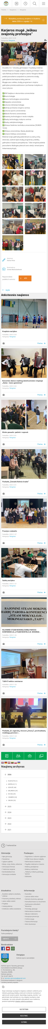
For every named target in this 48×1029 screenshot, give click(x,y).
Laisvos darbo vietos (31, 896)
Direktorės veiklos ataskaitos (11, 909)
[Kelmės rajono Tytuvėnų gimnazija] (6, 3)
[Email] (13, 948)
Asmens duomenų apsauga (34, 899)
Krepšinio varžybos (9, 331)
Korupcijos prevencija (32, 916)
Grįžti (8, 290)
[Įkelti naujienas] (16, 3)
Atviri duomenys (30, 924)
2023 (9, 818)
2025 (9, 807)
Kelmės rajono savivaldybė (25, 958)
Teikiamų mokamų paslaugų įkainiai (34, 873)
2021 (9, 830)
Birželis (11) (12, 784)
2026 (9, 775)
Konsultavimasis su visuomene (35, 901)
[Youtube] (8, 948)
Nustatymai (24, 1009)
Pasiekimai (5, 859)
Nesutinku (24, 1016)
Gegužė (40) (12, 787)
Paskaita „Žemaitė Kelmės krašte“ (15, 482)
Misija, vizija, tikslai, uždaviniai (12, 864)
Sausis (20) (12, 800)
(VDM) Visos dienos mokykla (34, 859)
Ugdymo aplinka (7, 861)
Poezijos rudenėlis (9, 531)
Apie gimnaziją (7, 856)
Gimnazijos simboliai (9, 874)
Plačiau (40, 343)
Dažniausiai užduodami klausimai (32, 905)
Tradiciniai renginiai (8, 869)
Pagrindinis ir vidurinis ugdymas (35, 856)
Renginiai (23, 10)
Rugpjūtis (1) (12, 781)
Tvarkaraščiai (11, 845)
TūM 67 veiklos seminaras (12, 681)
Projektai (5, 904)
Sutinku (24, 1022)
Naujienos (13, 10)
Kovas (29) (12, 794)
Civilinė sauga (29, 919)
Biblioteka (28, 876)
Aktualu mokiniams (31, 914)
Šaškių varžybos (8, 580)
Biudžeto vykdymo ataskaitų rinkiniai (11, 895)
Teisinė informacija (31, 921)
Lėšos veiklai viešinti (8, 901)
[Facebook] (3, 948)
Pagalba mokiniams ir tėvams (34, 864)
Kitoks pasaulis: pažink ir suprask (15, 432)
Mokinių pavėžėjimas (31, 867)
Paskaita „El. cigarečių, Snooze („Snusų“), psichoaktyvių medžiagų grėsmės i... (24, 732)
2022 (9, 824)
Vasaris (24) (12, 797)
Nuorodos (28, 894)
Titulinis (4, 10)
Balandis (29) (13, 791)
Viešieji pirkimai (7, 906)
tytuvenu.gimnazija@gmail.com (15, 978)
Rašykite (6, 939)
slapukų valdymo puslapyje (24, 1001)
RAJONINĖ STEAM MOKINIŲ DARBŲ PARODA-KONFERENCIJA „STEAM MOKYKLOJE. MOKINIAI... (21, 631)
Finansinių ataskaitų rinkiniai (11, 898)
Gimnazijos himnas (8, 867)
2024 (9, 812)
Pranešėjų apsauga (31, 909)
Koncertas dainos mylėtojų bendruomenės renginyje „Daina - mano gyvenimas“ (22, 382)
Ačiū (23, 278)
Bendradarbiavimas (8, 872)
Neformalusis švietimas (33, 861)
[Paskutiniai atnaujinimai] (25, 3)
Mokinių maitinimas (31, 869)
